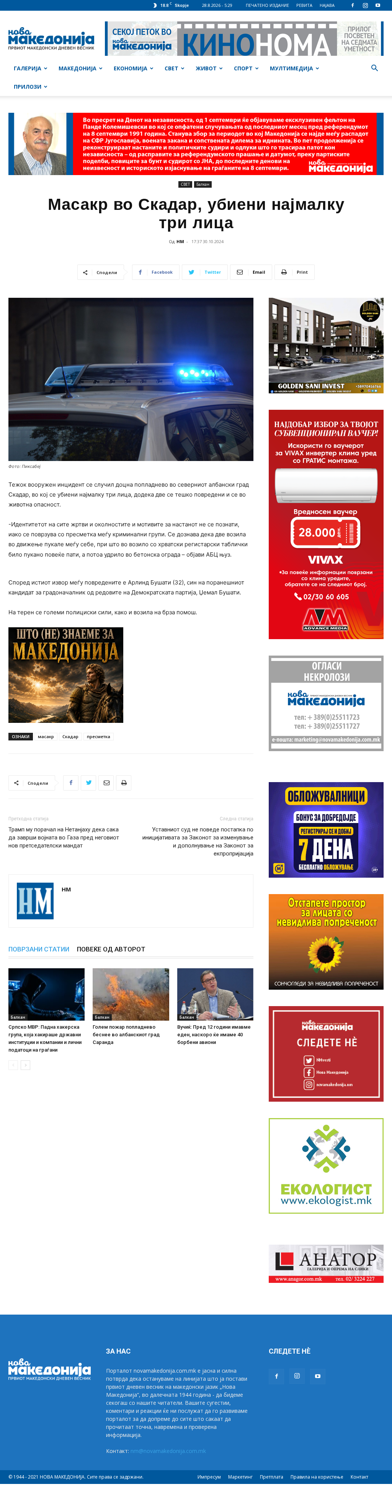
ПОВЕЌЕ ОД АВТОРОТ (111, 949)
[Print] (123, 783)
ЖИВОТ (206, 68)
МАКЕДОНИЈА (77, 68)
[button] (374, 69)
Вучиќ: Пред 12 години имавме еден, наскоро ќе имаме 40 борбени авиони (214, 1034)
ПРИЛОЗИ (27, 86)
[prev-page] (13, 1065)
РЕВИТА (304, 5)
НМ (180, 241)
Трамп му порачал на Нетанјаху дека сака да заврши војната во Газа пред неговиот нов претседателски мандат (63, 837)
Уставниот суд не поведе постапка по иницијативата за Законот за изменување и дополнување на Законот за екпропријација (197, 841)
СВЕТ (171, 68)
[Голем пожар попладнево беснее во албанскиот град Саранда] (131, 994)
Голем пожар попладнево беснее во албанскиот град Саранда (126, 1034)
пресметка (98, 736)
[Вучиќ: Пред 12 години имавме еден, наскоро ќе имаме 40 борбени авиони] (215, 994)
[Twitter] (88, 783)
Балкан (202, 184)
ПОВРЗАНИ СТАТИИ (38, 949)
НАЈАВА (327, 5)
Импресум (209, 1477)
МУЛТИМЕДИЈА (291, 68)
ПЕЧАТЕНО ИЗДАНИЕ (267, 5)
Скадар (70, 736)
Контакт (359, 1477)
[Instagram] (365, 5)
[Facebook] (352, 5)
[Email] (106, 783)
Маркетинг (240, 1477)
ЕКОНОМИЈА (130, 68)
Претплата (271, 1477)
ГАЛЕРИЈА (27, 68)
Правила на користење (317, 1477)
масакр (46, 736)
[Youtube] (378, 5)
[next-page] (25, 1065)
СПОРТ (243, 68)
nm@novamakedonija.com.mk (168, 1451)
